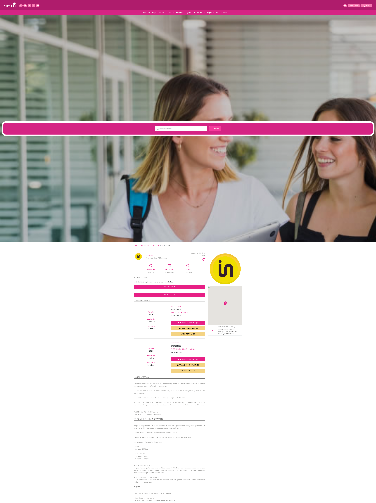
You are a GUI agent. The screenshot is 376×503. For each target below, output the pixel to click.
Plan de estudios (169, 295)
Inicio (137, 245)
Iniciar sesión (354, 6)
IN (162, 245)
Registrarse (366, 6)
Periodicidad (169, 269)
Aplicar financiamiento (189, 328)
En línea (151, 272)
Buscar (213, 129)
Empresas (210, 12)
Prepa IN (156, 245)
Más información (188, 334)
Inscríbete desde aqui (188, 323)
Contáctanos (228, 12)
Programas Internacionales (162, 12)
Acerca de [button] (146, 12)
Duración (188, 269)
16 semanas (188, 272)
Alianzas (219, 12)
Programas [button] (188, 12)
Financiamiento (199, 12)
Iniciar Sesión (169, 287)
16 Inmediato (169, 272)
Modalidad (151, 269)
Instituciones (178, 12)
